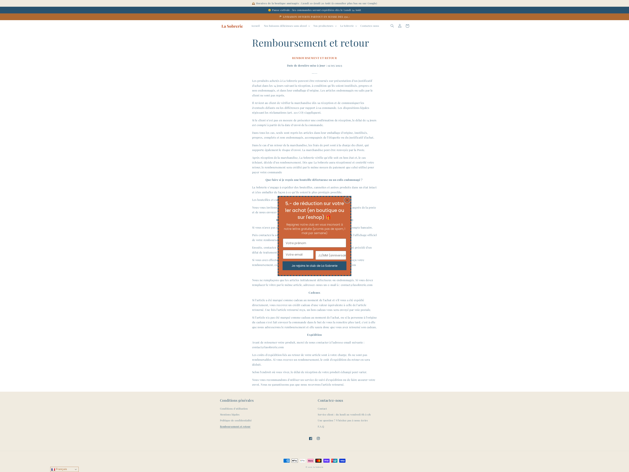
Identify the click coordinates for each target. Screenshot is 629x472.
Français (61, 469)
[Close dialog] (347, 200)
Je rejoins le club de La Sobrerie (314, 266)
